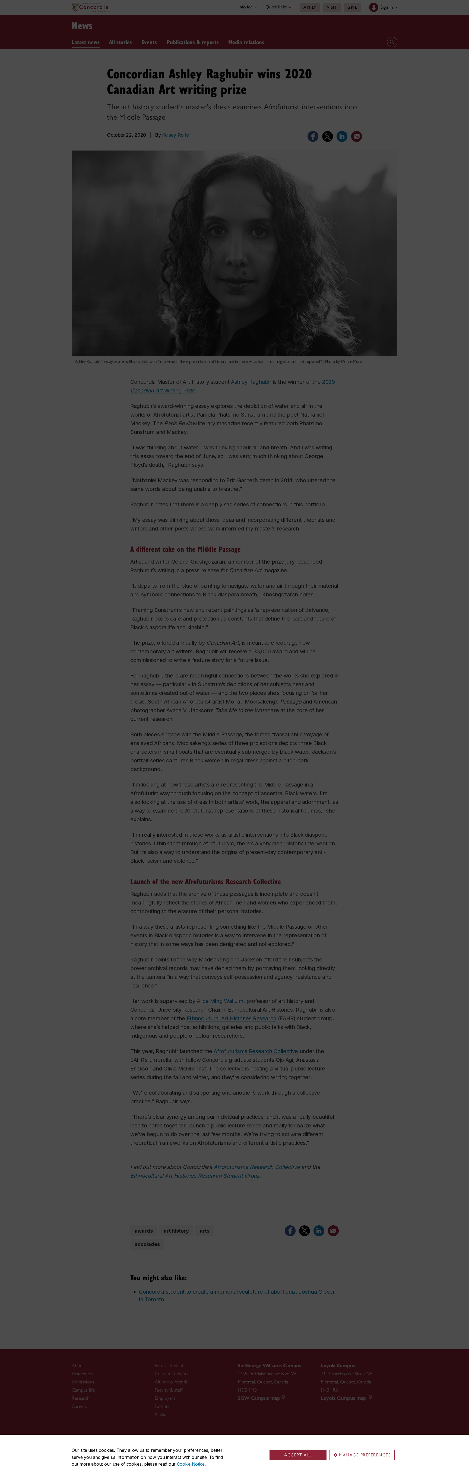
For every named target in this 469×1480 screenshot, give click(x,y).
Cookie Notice (191, 1464)
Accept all (298, 1454)
